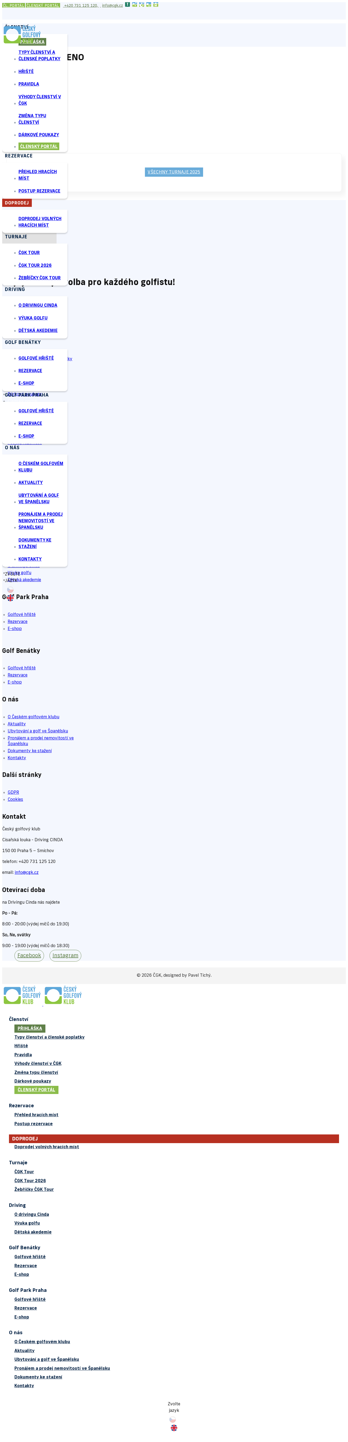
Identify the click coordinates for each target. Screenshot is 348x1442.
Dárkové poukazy (38, 135)
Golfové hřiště (36, 358)
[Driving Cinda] (134, 6)
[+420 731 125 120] (63, 6)
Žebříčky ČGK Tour (39, 278)
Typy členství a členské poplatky (39, 55)
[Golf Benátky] (141, 6)
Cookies (15, 800)
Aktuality (30, 483)
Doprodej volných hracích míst (39, 222)
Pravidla (28, 84)
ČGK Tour (29, 253)
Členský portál (43, 6)
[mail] (100, 6)
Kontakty (30, 559)
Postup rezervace (39, 191)
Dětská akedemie (38, 331)
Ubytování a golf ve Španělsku (38, 499)
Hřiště (26, 72)
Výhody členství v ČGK (39, 100)
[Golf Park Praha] (148, 6)
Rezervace (30, 371)
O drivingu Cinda (37, 305)
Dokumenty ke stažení (34, 543)
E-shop (26, 383)
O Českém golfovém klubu (40, 467)
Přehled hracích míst (37, 175)
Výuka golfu (33, 318)
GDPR (13, 792)
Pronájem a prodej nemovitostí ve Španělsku (40, 521)
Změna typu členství (32, 119)
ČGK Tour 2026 (35, 266)
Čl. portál (13, 6)
